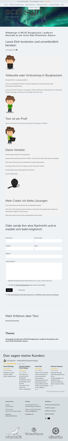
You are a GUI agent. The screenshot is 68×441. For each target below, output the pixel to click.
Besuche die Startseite (12, 321)
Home (6, 4)
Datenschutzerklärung (22, 285)
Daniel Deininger (8, 366)
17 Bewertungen (21, 364)
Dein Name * (9, 238)
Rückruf (42, 1)
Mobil (36, 246)
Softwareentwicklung (42, 4)
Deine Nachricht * (10, 261)
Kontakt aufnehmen (34, 7)
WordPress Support (50, 408)
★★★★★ (47, 1)
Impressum (8, 414)
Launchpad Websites (54, 4)
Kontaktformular (29, 414)
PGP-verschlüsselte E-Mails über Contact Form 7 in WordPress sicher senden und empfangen (33, 294)
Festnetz (8, 246)
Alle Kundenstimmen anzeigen (55, 391)
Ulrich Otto (38, 366)
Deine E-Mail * (38, 238)
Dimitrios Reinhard (56, 366)
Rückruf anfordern (49, 414)
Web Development (30, 4)
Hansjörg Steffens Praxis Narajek (24, 367)
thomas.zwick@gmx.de (34, 1)
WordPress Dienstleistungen (16, 4)
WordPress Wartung (50, 411)
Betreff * (8, 253)
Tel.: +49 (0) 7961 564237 (23, 1)
